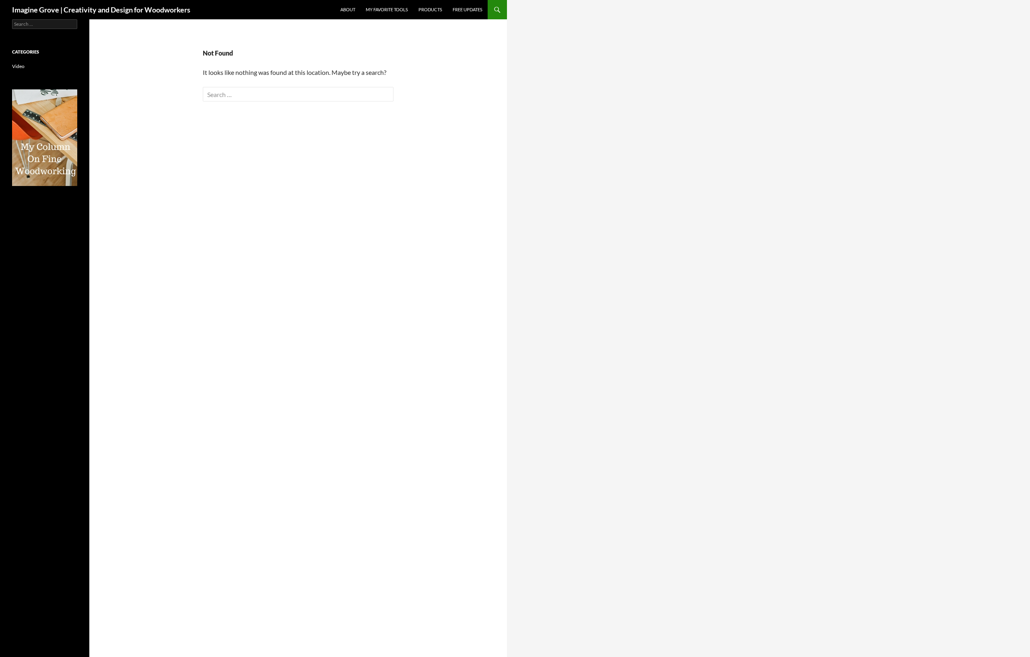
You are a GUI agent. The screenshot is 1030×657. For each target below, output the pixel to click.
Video (18, 66)
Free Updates (467, 9)
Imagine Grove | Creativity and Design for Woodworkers (101, 9)
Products (430, 9)
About (347, 9)
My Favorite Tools (387, 9)
